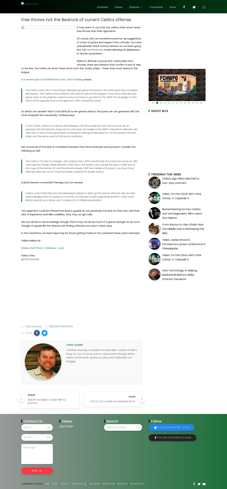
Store (173, 7)
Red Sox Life (95, 483)
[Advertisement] (81, 296)
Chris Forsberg (75, 79)
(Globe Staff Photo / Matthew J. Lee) (42, 248)
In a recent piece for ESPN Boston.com (43, 79)
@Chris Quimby (30, 259)
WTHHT (54, 483)
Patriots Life (108, 483)
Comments (156, 7)
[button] (37, 333)
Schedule (102, 7)
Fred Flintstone (94, 49)
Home (47, 483)
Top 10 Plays (77, 483)
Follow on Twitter (173, 427)
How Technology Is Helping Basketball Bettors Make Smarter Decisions (179, 275)
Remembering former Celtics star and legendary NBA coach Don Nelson (182, 213)
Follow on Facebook (174, 437)
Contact (65, 483)
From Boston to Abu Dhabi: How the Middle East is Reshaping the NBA (183, 229)
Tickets (118, 7)
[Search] (204, 7)
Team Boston (136, 483)
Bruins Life (122, 483)
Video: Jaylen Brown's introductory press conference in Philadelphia (184, 244)
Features (134, 7)
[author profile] (43, 361)
